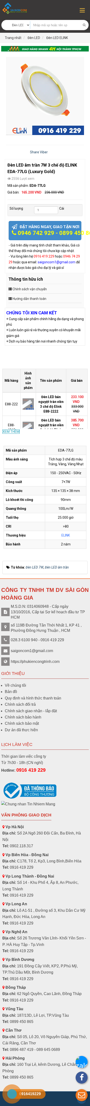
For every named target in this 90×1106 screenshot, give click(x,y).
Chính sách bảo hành (23, 717)
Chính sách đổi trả (20, 704)
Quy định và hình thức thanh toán (33, 698)
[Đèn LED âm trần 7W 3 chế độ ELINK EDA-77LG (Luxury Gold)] (45, 96)
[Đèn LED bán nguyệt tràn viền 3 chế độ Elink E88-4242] (29, 427)
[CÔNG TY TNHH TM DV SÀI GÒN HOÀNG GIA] (15, 8)
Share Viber (39, 152)
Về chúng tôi (15, 685)
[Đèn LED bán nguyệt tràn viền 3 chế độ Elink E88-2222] (29, 404)
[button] (82, 1095)
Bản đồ (11, 692)
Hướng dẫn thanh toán (29, 299)
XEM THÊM (11, 431)
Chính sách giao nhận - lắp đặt (31, 711)
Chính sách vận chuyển (29, 289)
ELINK (65, 535)
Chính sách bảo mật (22, 723)
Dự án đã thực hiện (21, 730)
